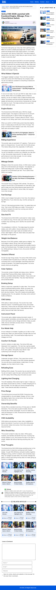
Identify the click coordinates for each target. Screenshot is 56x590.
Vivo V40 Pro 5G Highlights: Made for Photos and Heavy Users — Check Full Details (23, 134)
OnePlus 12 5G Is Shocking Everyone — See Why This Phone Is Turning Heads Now (23, 178)
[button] (52, 2)
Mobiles (37, 2)
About (47, 2)
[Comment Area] (34, 22)
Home (31, 2)
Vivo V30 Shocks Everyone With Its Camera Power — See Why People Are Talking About (23, 88)
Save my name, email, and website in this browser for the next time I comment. (19, 575)
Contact (42, 2)
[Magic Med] (4, 2)
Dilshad (7, 21)
